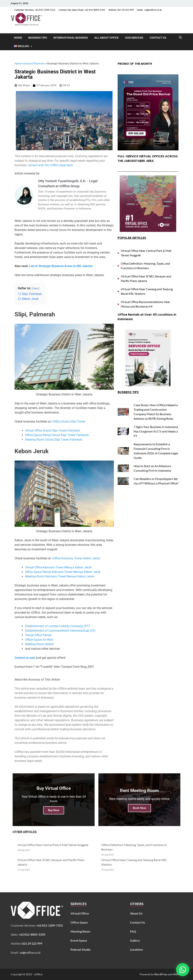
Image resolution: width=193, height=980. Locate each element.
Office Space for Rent (39, 639)
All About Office (106, 37)
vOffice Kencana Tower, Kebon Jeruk (75, 558)
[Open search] (180, 37)
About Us (136, 913)
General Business (34, 63)
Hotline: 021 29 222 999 (121, 9)
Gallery (135, 940)
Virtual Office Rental (38, 635)
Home (18, 37)
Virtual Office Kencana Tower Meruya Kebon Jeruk (58, 567)
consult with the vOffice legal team (50, 165)
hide (35, 288)
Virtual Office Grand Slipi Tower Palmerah (52, 430)
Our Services (134, 37)
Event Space (78, 940)
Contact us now (25, 657)
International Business (70, 37)
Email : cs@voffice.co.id (149, 9)
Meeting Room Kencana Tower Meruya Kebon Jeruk (59, 576)
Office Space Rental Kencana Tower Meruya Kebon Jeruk (62, 572)
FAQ (133, 931)
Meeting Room (80, 931)
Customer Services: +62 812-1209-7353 (34, 9)
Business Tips (37, 37)
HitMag (177, 974)
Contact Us (158, 37)
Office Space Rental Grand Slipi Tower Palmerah (57, 435)
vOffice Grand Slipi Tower (68, 421)
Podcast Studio (80, 949)
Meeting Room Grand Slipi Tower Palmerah (53, 439)
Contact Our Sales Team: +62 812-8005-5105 (82, 9)
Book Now (139, 808)
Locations (136, 949)
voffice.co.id (30, 952)
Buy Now (53, 810)
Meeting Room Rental (39, 644)
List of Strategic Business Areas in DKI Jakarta (61, 266)
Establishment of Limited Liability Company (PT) (57, 626)
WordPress (160, 974)
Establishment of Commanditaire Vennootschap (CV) (60, 630)
